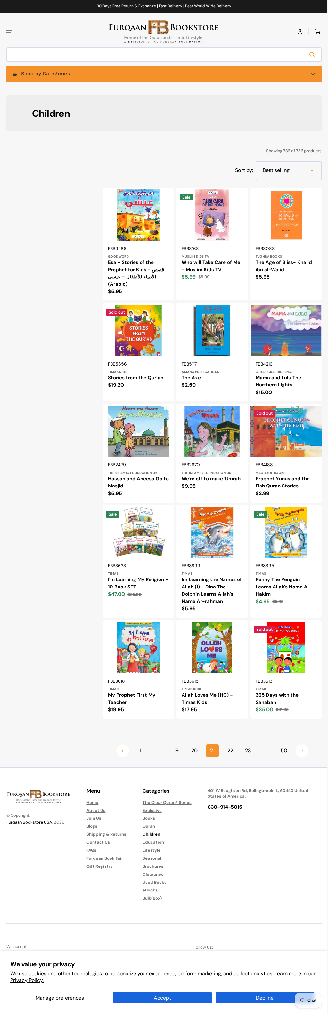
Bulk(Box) (149, 898)
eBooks (146, 890)
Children (148, 834)
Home (91, 802)
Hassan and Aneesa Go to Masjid (135, 479)
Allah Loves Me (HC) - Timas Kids (205, 693)
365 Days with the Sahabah (273, 693)
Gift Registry (98, 866)
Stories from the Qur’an (135, 375)
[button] (9, 31)
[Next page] (299, 745)
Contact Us (96, 842)
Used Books (151, 882)
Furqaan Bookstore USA (29, 821)
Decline (265, 997)
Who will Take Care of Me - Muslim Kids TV (209, 265)
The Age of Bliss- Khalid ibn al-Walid (280, 265)
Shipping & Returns (105, 834)
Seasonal (148, 858)
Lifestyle (148, 850)
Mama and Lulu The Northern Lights (275, 379)
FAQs (90, 850)
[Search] (308, 54)
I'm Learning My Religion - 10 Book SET (136, 579)
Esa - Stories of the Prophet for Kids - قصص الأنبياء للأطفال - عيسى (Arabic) (136, 272)
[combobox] (161, 54)
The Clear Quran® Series (163, 802)
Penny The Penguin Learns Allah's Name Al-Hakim (280, 582)
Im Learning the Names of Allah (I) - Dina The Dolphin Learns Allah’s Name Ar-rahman (207, 586)
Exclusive (149, 810)
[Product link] (137, 244)
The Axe (189, 375)
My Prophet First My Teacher (131, 693)
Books (145, 818)
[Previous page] (120, 745)
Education (150, 842)
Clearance (149, 874)
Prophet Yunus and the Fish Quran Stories (279, 479)
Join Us (92, 818)
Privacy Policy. (27, 980)
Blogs (90, 826)
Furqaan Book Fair (103, 858)
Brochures (149, 866)
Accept (162, 997)
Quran (145, 826)
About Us (94, 810)
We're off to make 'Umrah (209, 475)
